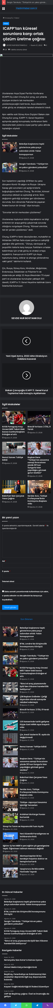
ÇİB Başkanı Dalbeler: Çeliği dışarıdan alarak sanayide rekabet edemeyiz (33, 699)
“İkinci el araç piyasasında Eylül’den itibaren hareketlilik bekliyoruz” (34, 686)
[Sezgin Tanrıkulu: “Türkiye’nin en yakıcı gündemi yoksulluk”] (9, 167)
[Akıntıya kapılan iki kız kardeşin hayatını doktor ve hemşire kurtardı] (10, 860)
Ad (4, 561)
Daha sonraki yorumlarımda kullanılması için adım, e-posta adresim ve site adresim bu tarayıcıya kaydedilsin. (25, 595)
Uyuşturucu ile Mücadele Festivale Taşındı (32, 870)
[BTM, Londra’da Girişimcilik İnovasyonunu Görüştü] (10, 647)
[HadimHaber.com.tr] (26, 8)
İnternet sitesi (8, 581)
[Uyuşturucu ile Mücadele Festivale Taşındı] (10, 872)
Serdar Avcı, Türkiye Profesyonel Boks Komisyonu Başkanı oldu (37, 500)
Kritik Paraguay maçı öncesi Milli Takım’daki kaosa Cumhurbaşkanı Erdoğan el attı (13, 430)
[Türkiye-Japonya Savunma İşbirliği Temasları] (10, 806)
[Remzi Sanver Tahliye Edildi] (13, 448)
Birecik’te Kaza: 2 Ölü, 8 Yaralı (39, 428)
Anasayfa (8, 18)
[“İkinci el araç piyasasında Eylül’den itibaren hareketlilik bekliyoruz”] (10, 687)
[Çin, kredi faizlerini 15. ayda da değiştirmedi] (10, 738)
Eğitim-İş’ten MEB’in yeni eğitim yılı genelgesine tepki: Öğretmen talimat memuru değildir (26, 847)
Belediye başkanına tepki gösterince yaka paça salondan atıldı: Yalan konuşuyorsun (32, 632)
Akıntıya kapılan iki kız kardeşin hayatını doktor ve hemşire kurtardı (33, 859)
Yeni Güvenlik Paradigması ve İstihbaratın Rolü (34, 835)
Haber (16, 18)
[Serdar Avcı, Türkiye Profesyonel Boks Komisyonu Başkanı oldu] (39, 486)
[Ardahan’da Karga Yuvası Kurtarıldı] (10, 818)
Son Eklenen (27, 619)
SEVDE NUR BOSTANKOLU (16, 45)
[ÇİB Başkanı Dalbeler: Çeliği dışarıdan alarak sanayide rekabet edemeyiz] (10, 700)
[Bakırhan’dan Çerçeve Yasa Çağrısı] (13, 486)
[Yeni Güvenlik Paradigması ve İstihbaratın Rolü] (10, 837)
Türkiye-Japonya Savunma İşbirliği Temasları (33, 804)
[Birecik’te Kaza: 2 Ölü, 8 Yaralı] (39, 417)
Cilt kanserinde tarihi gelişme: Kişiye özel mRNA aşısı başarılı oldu (35, 724)
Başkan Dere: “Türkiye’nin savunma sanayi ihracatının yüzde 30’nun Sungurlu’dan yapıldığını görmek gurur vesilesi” (38, 465)
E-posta (6, 571)
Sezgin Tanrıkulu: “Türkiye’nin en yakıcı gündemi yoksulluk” (34, 657)
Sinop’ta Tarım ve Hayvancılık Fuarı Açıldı (23, 826)
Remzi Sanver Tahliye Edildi (12, 458)
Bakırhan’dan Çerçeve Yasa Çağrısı (13, 497)
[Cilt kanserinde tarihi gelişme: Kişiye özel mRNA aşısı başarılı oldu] (10, 725)
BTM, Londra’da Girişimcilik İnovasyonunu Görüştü (33, 645)
